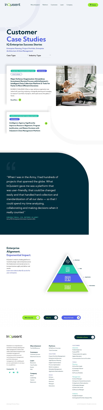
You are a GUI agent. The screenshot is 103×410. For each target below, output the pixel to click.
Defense (42, 71)
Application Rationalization (24, 116)
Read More (14, 100)
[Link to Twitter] (9, 372)
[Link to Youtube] (13, 372)
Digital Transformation (23, 71)
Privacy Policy (15, 404)
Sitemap (9, 404)
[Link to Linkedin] (17, 372)
